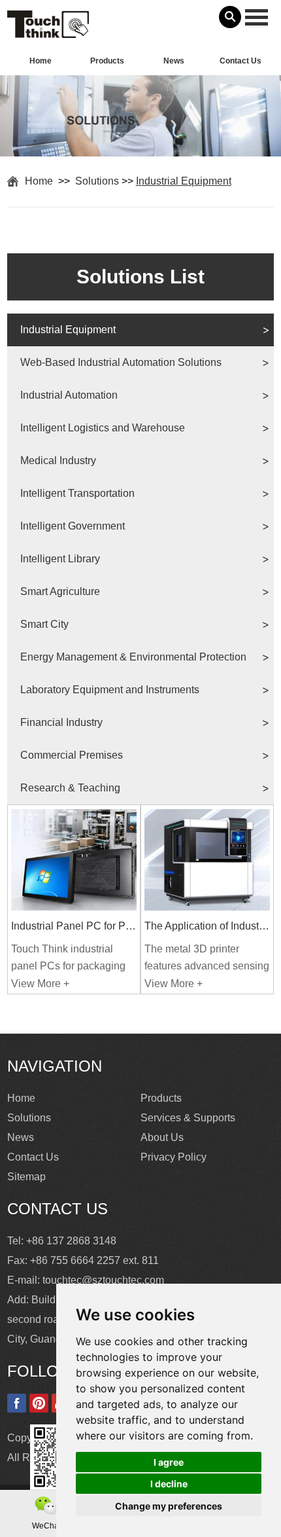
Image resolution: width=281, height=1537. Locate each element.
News (173, 60)
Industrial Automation (69, 395)
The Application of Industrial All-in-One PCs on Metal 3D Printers (207, 925)
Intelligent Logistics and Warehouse (102, 427)
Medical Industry (58, 460)
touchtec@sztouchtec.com (103, 1280)
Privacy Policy (173, 1157)
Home (40, 60)
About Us (162, 1137)
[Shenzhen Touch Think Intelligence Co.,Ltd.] (48, 31)
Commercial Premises (71, 755)
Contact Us (240, 60)
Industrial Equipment (183, 181)
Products (107, 60)
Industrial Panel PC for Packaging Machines (74, 925)
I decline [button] (169, 1483)
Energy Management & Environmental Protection (133, 656)
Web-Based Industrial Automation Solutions (121, 362)
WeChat (46, 1525)
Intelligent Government (72, 526)
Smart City (44, 624)
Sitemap (26, 1176)
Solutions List (140, 276)
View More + (40, 983)
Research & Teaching (70, 787)
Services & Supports (187, 1117)
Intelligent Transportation (77, 493)
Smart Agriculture (60, 591)
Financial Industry (61, 722)
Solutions (97, 181)
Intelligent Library (60, 558)
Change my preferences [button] (168, 1505)
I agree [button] (169, 1462)
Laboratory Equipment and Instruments (109, 689)
